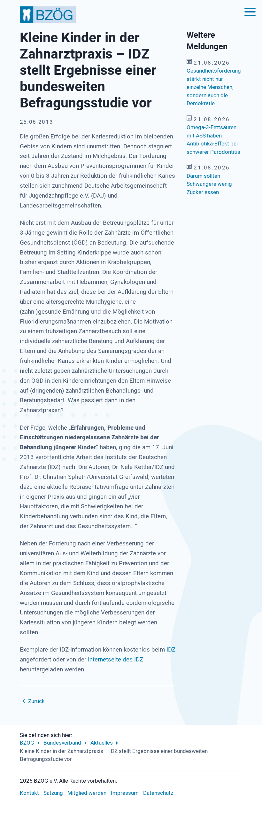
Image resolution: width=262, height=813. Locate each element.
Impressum (125, 793)
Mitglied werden (86, 793)
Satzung (53, 793)
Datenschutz (158, 793)
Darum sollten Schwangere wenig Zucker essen (209, 184)
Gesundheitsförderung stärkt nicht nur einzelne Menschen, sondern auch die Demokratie (214, 87)
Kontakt (29, 793)
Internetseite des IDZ (114, 659)
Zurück (36, 701)
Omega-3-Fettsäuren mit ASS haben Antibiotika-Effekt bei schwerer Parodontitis (213, 139)
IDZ (170, 649)
